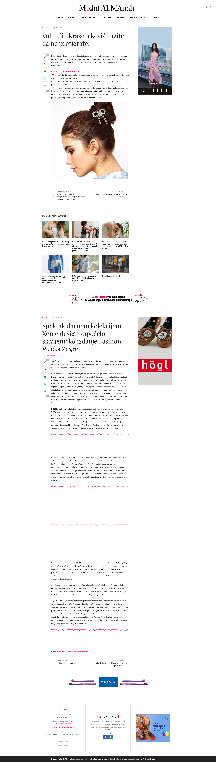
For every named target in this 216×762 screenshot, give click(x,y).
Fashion (82, 17)
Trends (93, 183)
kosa (69, 183)
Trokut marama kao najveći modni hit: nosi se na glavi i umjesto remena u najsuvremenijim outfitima (53, 279)
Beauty (92, 17)
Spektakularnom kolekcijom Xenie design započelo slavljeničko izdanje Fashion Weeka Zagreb (81, 337)
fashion (60, 183)
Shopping (121, 17)
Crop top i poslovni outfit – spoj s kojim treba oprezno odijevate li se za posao (55, 243)
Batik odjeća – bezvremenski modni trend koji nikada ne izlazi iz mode (84, 278)
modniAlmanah (49, 50)
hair (64, 183)
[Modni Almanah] (108, 7)
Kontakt (71, 17)
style (82, 183)
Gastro (157, 17)
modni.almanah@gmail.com (65, 727)
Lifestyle (132, 17)
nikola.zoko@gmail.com (63, 723)
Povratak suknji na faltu (112, 276)
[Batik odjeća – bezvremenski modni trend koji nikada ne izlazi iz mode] (85, 264)
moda (73, 183)
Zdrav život (145, 17)
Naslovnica (59, 17)
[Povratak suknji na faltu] (115, 264)
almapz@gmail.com (63, 717)
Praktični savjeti (106, 17)
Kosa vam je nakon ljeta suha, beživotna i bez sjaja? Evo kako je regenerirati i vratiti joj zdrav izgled (115, 244)
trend (87, 183)
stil (77, 183)
